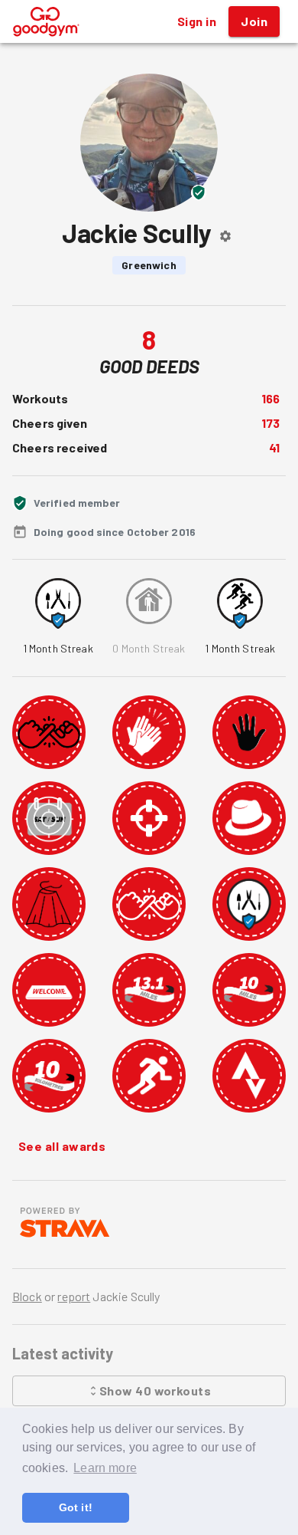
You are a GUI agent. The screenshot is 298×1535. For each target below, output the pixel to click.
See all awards (61, 1146)
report (73, 1296)
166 (270, 398)
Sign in (196, 21)
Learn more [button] (105, 1467)
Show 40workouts (155, 1390)
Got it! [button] (75, 1507)
